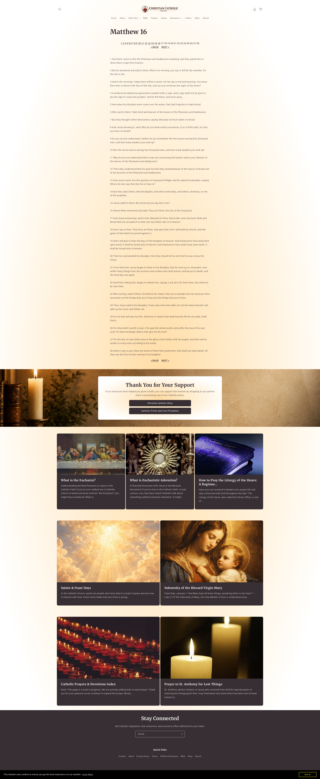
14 (152, 43)
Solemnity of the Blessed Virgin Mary (193, 588)
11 (142, 43)
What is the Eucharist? (78, 480)
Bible (183, 756)
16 (159, 43)
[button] (60, 9)
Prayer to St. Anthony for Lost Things (193, 684)
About (131, 756)
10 (139, 43)
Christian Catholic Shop (159, 403)
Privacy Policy (142, 756)
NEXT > (165, 47)
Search (198, 756)
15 (155, 43)
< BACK (155, 47)
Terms (155, 756)
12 (146, 43)
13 (149, 43)
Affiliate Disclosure (169, 756)
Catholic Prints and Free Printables (160, 411)
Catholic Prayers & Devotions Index (88, 684)
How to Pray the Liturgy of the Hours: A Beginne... (228, 482)
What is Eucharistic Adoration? (154, 480)
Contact (122, 756)
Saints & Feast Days (76, 588)
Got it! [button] (308, 775)
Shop (190, 756)
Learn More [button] (87, 774)
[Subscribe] (182, 734)
